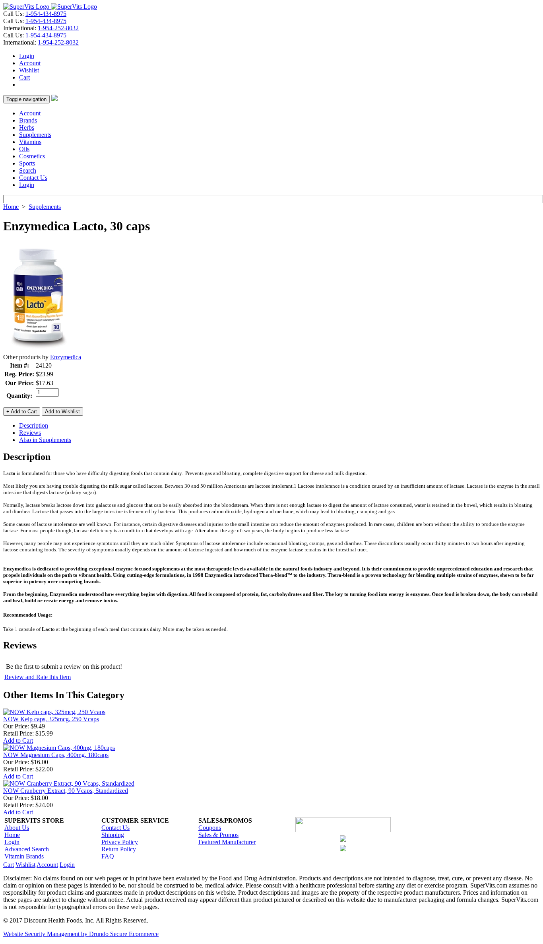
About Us (16, 827)
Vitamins (30, 141)
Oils (24, 149)
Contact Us (33, 177)
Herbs (26, 127)
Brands (28, 120)
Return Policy (118, 849)
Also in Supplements (45, 439)
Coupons (209, 827)
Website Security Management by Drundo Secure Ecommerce (81, 933)
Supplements (35, 134)
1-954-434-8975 (45, 13)
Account (30, 63)
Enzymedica (65, 357)
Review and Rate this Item (37, 676)
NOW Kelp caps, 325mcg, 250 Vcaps (51, 719)
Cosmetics (32, 156)
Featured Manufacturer (227, 842)
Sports (27, 163)
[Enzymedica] (37, 351)
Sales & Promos (218, 834)
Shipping (112, 834)
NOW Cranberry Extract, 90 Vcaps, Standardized (65, 790)
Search (27, 170)
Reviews (30, 432)
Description (33, 425)
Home (11, 206)
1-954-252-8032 (58, 28)
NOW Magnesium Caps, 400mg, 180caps (56, 754)
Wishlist (29, 70)
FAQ (107, 856)
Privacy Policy (119, 842)
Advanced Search (26, 849)
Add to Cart (18, 740)
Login (26, 56)
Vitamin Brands (24, 856)
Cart (24, 77)
